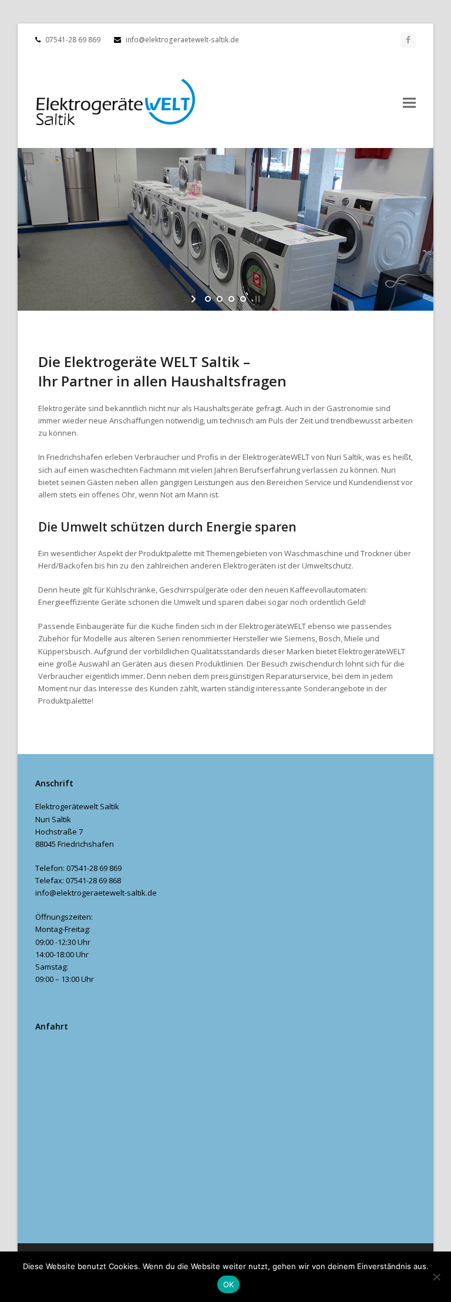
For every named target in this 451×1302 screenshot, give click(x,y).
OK (228, 1284)
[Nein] (436, 1277)
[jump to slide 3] (231, 299)
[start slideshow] (194, 299)
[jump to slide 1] (208, 299)
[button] (409, 102)
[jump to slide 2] (220, 299)
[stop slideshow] (256, 299)
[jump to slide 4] (243, 299)
